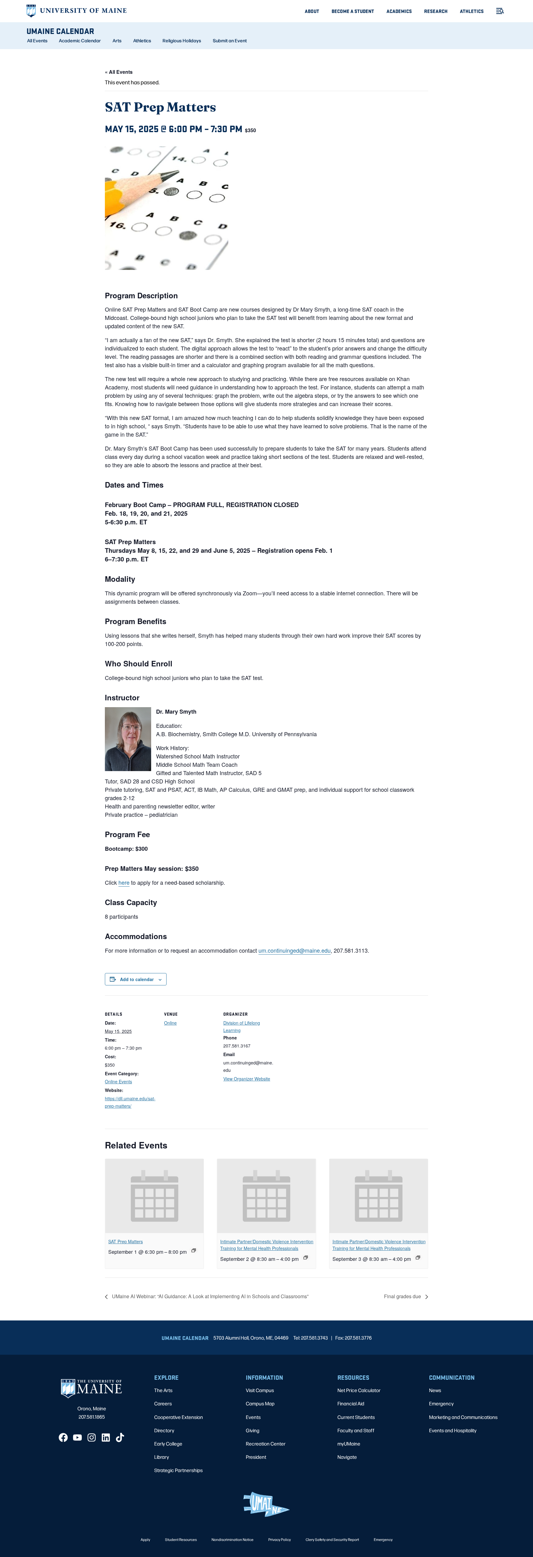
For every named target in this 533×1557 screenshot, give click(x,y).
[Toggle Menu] (497, 11)
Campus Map (260, 1403)
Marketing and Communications (463, 1417)
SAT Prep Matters (125, 1241)
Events (253, 1417)
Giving (252, 1430)
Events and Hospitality (453, 1430)
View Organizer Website (246, 1079)
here (124, 882)
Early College (168, 1443)
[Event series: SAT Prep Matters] (194, 1250)
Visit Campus (260, 1390)
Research (436, 11)
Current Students (356, 1417)
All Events (37, 40)
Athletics (472, 11)
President (256, 1457)
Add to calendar (137, 979)
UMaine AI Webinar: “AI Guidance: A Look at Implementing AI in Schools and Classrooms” (209, 1296)
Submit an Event (230, 40)
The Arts (163, 1390)
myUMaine (348, 1443)
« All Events (119, 71)
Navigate (347, 1457)
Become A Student (353, 11)
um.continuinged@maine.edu (294, 950)
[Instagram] (91, 1437)
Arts (117, 40)
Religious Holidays (182, 40)
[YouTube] (77, 1437)
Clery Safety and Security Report (332, 1539)
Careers (163, 1403)
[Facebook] (63, 1437)
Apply (145, 1539)
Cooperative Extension (178, 1417)
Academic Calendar (80, 40)
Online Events (118, 1081)
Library (161, 1457)
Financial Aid (350, 1403)
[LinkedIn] (105, 1437)
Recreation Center (266, 1443)
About (312, 11)
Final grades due (403, 1296)
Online (170, 1023)
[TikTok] (120, 1437)
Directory (164, 1430)
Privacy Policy (279, 1539)
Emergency (441, 1403)
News (435, 1390)
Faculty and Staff (355, 1430)
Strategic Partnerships (178, 1470)
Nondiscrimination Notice (233, 1539)
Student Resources (181, 1539)
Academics (399, 11)
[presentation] (154, 1196)
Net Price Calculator (359, 1390)
